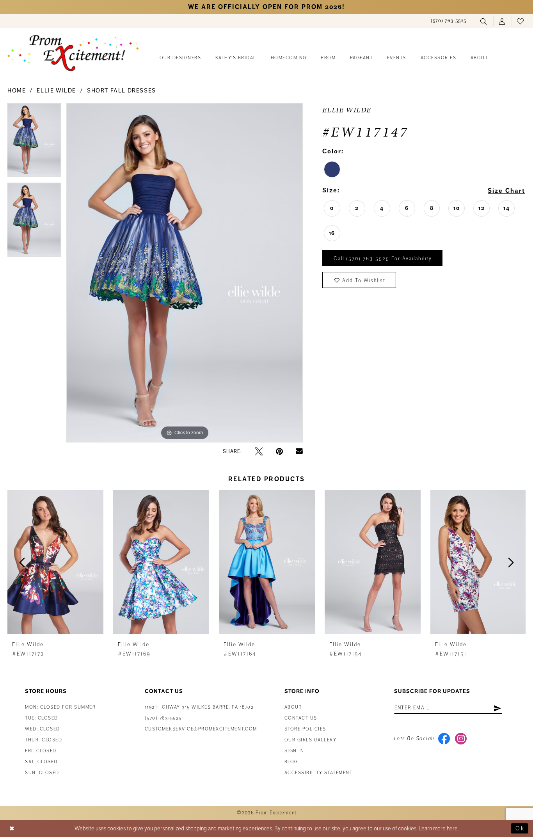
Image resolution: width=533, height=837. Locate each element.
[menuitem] (448, 21)
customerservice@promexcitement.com (201, 729)
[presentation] (55, 562)
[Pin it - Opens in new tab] (279, 451)
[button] (502, 21)
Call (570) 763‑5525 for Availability (383, 259)
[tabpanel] (34, 143)
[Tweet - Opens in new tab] (259, 451)
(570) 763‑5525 (163, 718)
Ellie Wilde (56, 90)
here (452, 828)
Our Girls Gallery (310, 740)
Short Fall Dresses (121, 90)
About (293, 707)
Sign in (294, 751)
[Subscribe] (497, 708)
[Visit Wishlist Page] (521, 21)
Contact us (300, 718)
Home (16, 90)
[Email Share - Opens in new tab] (299, 451)
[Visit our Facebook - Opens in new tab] (443, 739)
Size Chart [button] (506, 191)
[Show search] (484, 21)
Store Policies (305, 729)
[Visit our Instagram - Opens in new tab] (460, 739)
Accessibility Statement (318, 773)
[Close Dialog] (12, 828)
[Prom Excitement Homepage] (73, 53)
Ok (519, 828)
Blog (291, 762)
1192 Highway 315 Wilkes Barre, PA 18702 (199, 707)
